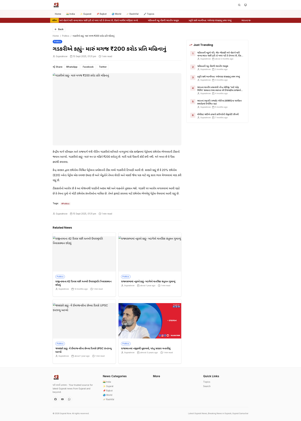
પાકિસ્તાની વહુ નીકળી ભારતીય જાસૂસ (159, 20)
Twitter (103, 66)
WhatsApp (71, 66)
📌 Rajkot (101, 14)
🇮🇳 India (70, 14)
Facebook (88, 66)
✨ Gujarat (85, 14)
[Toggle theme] (245, 5)
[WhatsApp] (69, 399)
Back (60, 29)
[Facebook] (55, 399)
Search (207, 386)
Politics (65, 35)
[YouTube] (62, 399)
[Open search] (239, 5)
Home (58, 14)
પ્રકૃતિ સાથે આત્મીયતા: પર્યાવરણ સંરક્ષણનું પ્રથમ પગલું (206, 20)
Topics (206, 381)
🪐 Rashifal (132, 14)
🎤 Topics (149, 14)
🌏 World (116, 14)
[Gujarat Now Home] (56, 5)
